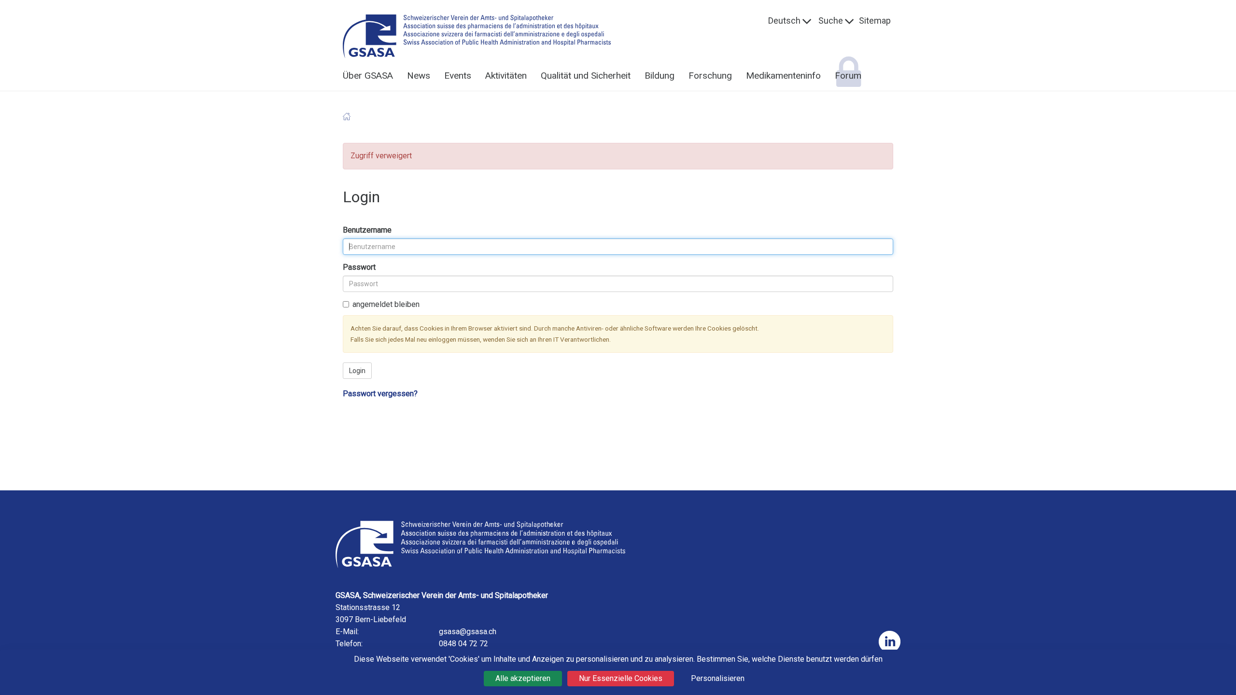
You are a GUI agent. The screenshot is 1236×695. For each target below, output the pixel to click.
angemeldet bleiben (386, 285)
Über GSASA (368, 75)
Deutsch (784, 20)
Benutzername (367, 211)
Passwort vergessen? (380, 374)
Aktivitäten (506, 75)
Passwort (359, 248)
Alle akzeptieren (522, 678)
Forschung (710, 75)
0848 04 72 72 (463, 643)
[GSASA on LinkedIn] (889, 642)
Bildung (659, 75)
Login (357, 352)
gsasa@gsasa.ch (467, 631)
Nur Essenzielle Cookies (620, 678)
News (418, 75)
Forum (848, 75)
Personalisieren (717, 678)
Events (457, 75)
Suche (830, 20)
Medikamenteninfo (783, 75)
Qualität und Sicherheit (586, 75)
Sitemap (875, 20)
